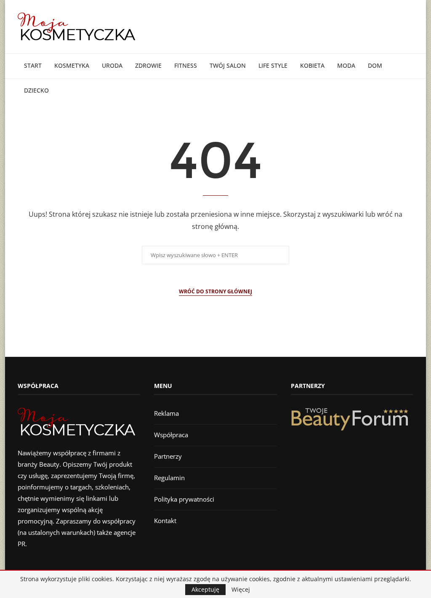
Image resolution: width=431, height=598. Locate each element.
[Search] (409, 116)
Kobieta (312, 65)
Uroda (112, 65)
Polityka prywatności (184, 499)
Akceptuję (205, 589)
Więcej (240, 590)
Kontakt (165, 520)
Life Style (272, 65)
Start (33, 65)
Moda (346, 65)
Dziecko (36, 90)
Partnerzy (168, 456)
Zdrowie (148, 65)
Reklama (166, 413)
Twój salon (228, 65)
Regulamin (169, 477)
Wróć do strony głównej (215, 291)
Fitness (185, 65)
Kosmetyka (71, 65)
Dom (375, 65)
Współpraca (171, 435)
